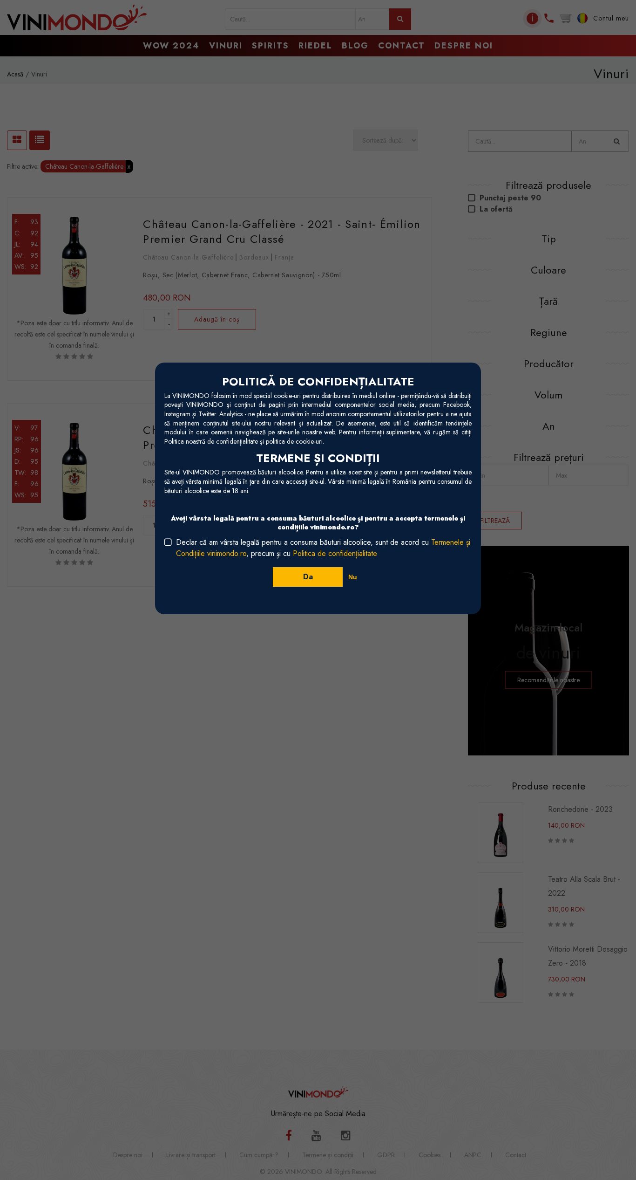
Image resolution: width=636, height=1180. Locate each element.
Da (308, 576)
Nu (352, 577)
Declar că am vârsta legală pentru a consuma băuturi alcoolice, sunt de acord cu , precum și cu (323, 548)
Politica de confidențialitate (335, 553)
